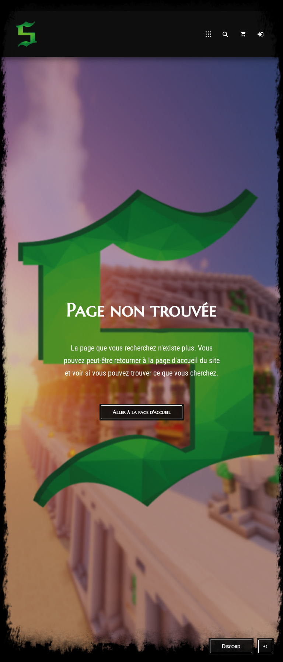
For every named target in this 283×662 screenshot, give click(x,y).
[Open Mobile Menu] (208, 34)
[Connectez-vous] (260, 34)
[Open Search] (225, 34)
